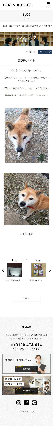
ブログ (11, 26)
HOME (4, 26)
